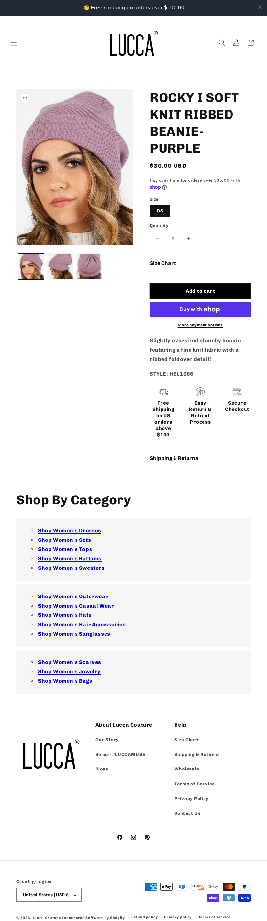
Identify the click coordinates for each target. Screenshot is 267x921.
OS (160, 211)
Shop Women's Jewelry (69, 672)
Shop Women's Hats (64, 615)
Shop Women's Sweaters (71, 568)
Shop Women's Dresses (69, 530)
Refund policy (144, 917)
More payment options (200, 325)
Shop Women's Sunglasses (74, 634)
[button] (14, 43)
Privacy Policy (191, 798)
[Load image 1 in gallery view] (31, 266)
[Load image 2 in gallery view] (60, 266)
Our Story (107, 739)
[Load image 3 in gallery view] (89, 266)
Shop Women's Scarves (69, 662)
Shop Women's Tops (65, 549)
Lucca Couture (47, 918)
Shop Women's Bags (65, 681)
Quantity (159, 225)
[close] (260, 7)
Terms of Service (194, 784)
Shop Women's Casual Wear (76, 606)
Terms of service (214, 917)
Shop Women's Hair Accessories (82, 624)
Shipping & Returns (174, 458)
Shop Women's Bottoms (70, 558)
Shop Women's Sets (64, 540)
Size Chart (163, 263)
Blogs (101, 769)
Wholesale (186, 769)
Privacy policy (178, 917)
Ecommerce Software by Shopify (93, 918)
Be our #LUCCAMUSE (120, 754)
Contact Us (187, 813)
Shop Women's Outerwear (73, 596)
